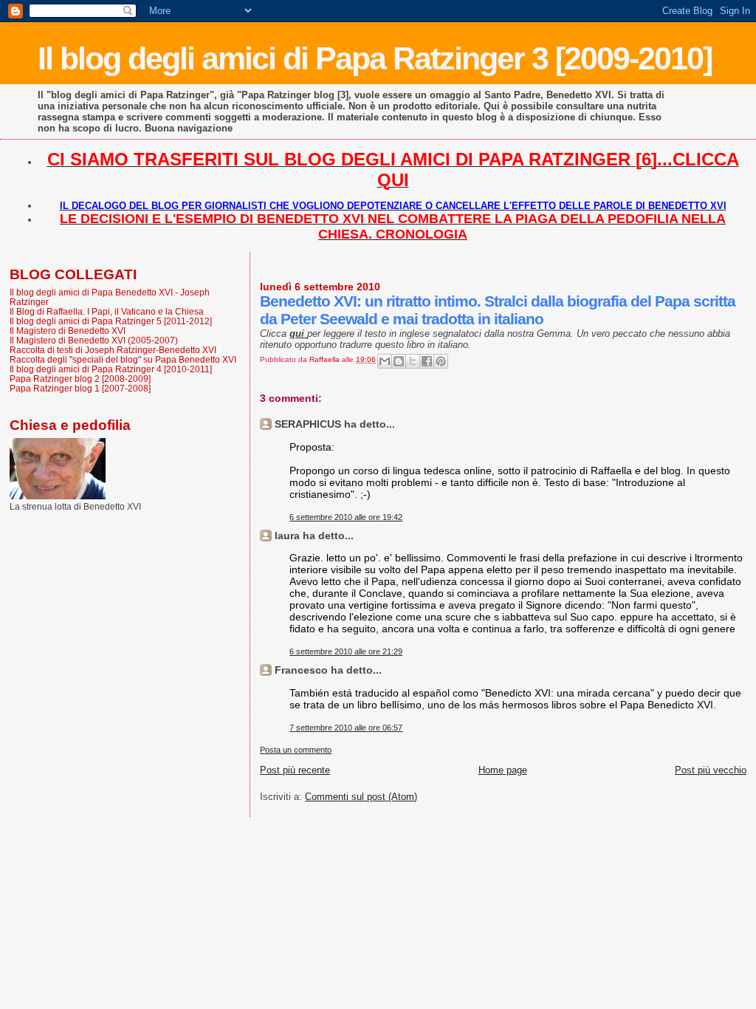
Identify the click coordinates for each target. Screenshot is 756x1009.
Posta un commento (295, 749)
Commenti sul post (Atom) (361, 796)
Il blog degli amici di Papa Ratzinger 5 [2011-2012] (111, 321)
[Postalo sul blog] (398, 361)
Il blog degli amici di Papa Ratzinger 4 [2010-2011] (111, 369)
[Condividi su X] (412, 361)
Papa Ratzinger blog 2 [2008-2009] (80, 378)
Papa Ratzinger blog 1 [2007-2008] (80, 388)
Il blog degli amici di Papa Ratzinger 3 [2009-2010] (375, 58)
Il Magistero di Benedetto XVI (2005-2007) (94, 340)
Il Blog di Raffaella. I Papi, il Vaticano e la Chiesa (107, 311)
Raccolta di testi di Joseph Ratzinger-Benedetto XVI (113, 350)
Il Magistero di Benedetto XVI (68, 330)
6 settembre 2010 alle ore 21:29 (345, 651)
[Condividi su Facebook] (426, 361)
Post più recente (295, 770)
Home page (502, 770)
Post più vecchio (710, 770)
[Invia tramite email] (384, 361)
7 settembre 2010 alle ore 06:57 (345, 727)
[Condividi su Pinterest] (440, 361)
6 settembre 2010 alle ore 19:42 (345, 517)
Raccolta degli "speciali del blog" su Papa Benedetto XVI (123, 359)
